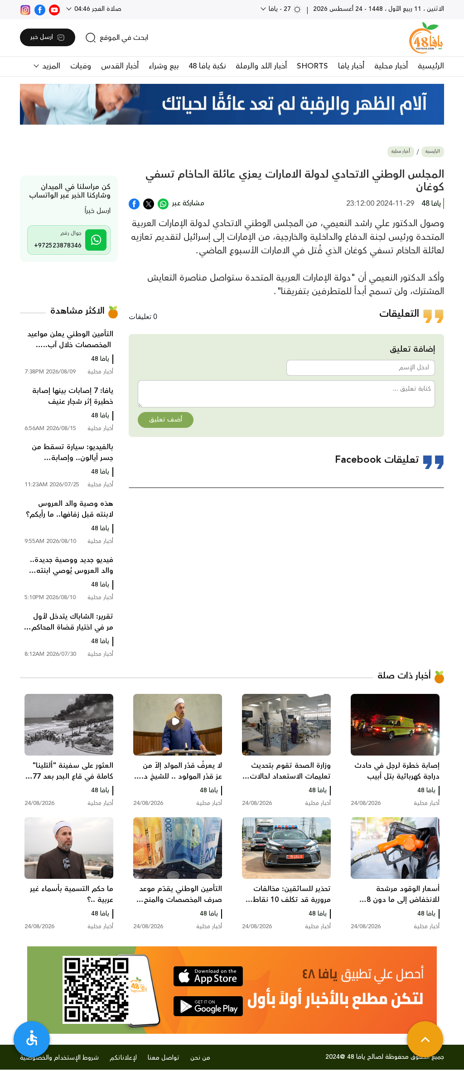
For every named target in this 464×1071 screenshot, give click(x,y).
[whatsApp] (163, 203)
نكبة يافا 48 (207, 66)
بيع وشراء (164, 66)
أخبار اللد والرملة (261, 66)
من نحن (200, 1058)
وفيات (80, 66)
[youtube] (54, 9)
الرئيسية (431, 66)
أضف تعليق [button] (165, 420)
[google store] (208, 1006)
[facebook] (39, 9)
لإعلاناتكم (123, 1058)
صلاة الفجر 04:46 (96, 9)
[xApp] (148, 203)
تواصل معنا (163, 1058)
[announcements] (232, 104)
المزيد (50, 66)
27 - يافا (280, 9)
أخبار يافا (351, 66)
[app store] (208, 976)
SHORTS (312, 66)
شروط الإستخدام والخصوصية (59, 1058)
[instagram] (25, 9)
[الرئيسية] (426, 37)
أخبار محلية (391, 66)
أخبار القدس (120, 66)
